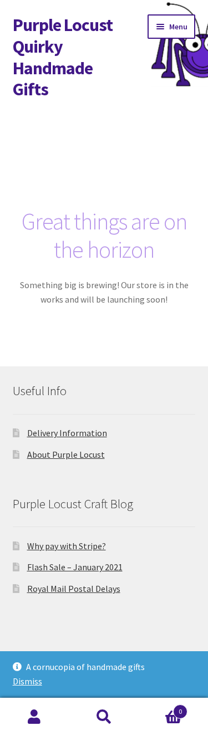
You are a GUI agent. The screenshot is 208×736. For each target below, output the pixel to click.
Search (104, 717)
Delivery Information (67, 432)
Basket (160, 707)
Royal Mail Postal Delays (73, 588)
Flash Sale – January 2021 (75, 567)
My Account (34, 717)
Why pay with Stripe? (66, 545)
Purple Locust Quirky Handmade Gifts (63, 57)
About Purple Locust (66, 454)
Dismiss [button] (27, 681)
